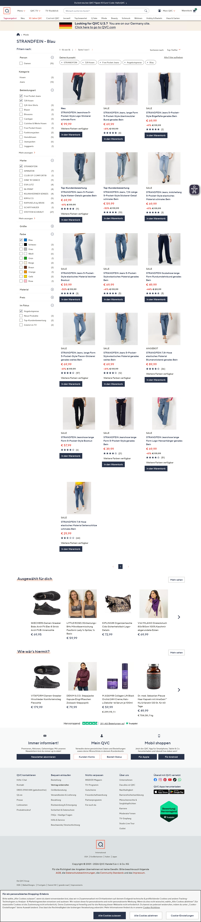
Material (24, 289)
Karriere (123, 808)
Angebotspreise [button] (134, 62)
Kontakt (20, 785)
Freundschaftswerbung (96, 795)
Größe (23, 226)
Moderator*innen (127, 813)
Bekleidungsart (28, 90)
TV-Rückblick (51, 10)
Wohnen (138, 18)
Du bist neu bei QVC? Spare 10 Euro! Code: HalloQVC (99, 2)
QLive (19, 795)
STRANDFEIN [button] (70, 62)
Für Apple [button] (144, 756)
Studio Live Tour (126, 823)
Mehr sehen (176, 579)
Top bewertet (80, 18)
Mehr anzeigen (26, 152)
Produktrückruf (24, 810)
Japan (114, 857)
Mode (104, 18)
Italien (107, 857)
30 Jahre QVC (35, 18)
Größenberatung (59, 790)
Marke (23, 160)
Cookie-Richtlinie (151, 907)
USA (86, 857)
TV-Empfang (125, 818)
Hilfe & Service (58, 820)
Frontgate (41, 885)
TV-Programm (91, 785)
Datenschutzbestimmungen (80, 872)
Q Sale (94, 18)
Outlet (122, 828)
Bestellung (56, 780)
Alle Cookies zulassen (109, 915)
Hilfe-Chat (22, 780)
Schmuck (126, 18)
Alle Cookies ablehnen (146, 915)
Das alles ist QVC (127, 785)
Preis (22, 297)
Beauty (114, 18)
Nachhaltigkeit (126, 790)
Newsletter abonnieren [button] (43, 756)
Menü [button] (20, 10)
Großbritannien (96, 857)
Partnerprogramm (93, 800)
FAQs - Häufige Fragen (61, 815)
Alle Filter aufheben (173, 57)
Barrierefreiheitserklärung (131, 795)
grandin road (64, 885)
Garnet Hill (52, 885)
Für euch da (90, 805)
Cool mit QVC (52, 18)
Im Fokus (24, 305)
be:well (66, 18)
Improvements (77, 885)
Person (23, 57)
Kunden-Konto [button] (87, 756)
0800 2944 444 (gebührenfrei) (31, 790)
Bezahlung (56, 800)
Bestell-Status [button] (114, 756)
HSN (18, 885)
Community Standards (112, 872)
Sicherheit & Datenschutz (62, 810)
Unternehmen (125, 780)
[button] (163, 11)
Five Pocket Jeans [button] (110, 62)
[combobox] (103, 11)
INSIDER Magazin (93, 780)
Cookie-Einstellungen (182, 915)
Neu (23, 18)
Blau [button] (151, 62)
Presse (20, 800)
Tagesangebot (10, 18)
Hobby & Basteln (154, 18)
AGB (58, 872)
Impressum (139, 872)
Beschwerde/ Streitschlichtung (65, 825)
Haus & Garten (173, 18)
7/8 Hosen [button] (89, 62)
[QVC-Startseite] (18, 35)
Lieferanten (22, 805)
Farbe (23, 234)
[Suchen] (146, 10)
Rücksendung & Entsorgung (64, 805)
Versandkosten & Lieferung (63, 795)
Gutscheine (90, 790)
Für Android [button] (171, 756)
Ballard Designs (29, 885)
